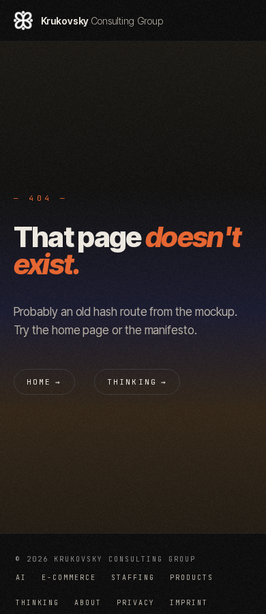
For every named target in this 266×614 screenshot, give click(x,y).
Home (44, 382)
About (88, 602)
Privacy (136, 602)
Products (191, 577)
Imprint (189, 602)
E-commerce (69, 577)
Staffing (133, 577)
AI (21, 577)
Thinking (137, 382)
